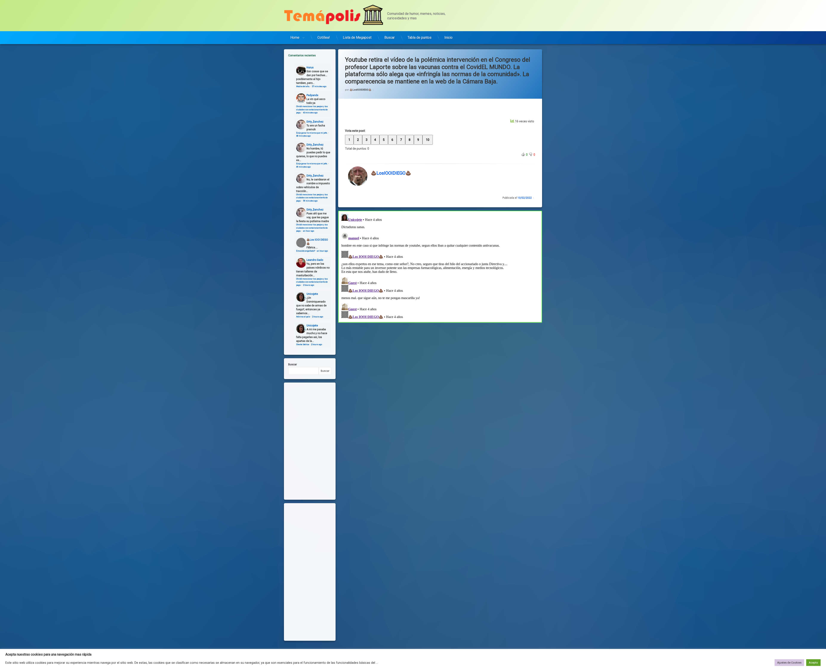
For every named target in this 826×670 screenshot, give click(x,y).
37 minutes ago (319, 86)
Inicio (448, 37)
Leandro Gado (315, 259)
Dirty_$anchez (315, 121)
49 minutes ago (303, 167)
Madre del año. (303, 86)
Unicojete (312, 293)
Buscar (389, 37)
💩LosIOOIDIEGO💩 (360, 89)
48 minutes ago (303, 136)
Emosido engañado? (305, 251)
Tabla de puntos (419, 37)
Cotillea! (323, 37)
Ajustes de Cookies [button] (789, 662)
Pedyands (312, 95)
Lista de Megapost (357, 37)
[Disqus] (440, 266)
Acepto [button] (813, 662)
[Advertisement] (440, 354)
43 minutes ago (310, 112)
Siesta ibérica (302, 344)
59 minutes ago (310, 201)
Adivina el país (303, 316)
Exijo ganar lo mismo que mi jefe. (312, 133)
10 (427, 139)
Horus (310, 67)
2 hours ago (308, 285)
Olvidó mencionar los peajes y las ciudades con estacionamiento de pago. (312, 109)
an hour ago (308, 231)
